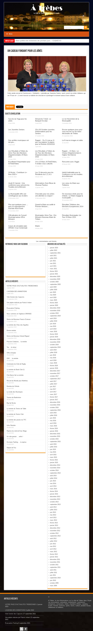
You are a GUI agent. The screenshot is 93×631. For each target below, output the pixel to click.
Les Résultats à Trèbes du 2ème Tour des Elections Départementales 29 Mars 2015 (18, 154)
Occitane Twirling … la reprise (16, 442)
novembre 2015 (55, 436)
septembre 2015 (55, 441)
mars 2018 (53, 363)
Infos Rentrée (11, 425)
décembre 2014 (55, 465)
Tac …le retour (11, 347)
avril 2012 (53, 549)
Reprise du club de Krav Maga (17, 431)
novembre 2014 (55, 468)
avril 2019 (53, 329)
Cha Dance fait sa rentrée (15, 375)
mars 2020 (53, 300)
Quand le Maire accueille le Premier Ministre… (45, 205)
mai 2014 (53, 483)
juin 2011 (53, 575)
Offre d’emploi (11, 353)
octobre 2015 (54, 439)
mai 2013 (53, 515)
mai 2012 (53, 546)
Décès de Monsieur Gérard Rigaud (18, 336)
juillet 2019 (53, 321)
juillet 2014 (53, 478)
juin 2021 (53, 261)
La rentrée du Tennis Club (15, 414)
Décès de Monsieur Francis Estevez (19, 319)
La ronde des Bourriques (15, 392)
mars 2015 (53, 457)
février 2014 (54, 491)
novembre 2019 (55, 310)
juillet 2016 (53, 415)
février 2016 (54, 428)
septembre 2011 (55, 567)
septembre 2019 (55, 316)
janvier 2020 (54, 305)
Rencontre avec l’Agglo (70, 162)
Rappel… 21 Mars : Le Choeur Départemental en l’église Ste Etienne (71, 153)
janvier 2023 (54, 248)
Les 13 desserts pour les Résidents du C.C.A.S (44, 173)
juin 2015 (53, 449)
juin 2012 (53, 544)
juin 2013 (53, 512)
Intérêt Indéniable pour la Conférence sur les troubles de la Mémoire (72, 174)
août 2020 (53, 287)
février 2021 (54, 271)
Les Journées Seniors (16, 130)
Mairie (37, 226)
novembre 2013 (55, 499)
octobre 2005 (54, 583)
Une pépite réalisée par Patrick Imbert (19, 302)
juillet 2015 (53, 447)
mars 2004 (53, 585)
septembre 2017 (55, 379)
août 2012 (53, 538)
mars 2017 (53, 394)
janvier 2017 (54, 399)
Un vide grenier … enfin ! (15, 436)
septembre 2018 (55, 347)
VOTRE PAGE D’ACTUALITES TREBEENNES (22, 286)
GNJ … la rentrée (12, 358)
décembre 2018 (55, 339)
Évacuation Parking (13, 308)
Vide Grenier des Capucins (15, 297)
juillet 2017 (53, 384)
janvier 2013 (54, 525)
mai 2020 (53, 295)
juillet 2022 (53, 250)
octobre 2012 (54, 533)
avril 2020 (53, 297)
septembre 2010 (55, 578)
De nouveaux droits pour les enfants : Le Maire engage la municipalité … (72, 196)
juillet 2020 (53, 289)
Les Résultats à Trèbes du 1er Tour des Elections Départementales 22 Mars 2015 (45, 154)
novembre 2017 (55, 373)
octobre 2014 (54, 470)
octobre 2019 (54, 313)
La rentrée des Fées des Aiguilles (18, 325)
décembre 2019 (55, 308)
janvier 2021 (54, 274)
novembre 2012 (55, 530)
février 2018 (54, 365)
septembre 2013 (55, 504)
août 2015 (53, 444)
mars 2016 (53, 426)
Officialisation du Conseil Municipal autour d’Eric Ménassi (17, 217)
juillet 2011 (53, 572)
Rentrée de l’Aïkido (13, 386)
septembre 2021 (55, 253)
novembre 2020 (55, 279)
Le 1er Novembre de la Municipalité (70, 120)
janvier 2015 (54, 462)
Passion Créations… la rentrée (17, 341)
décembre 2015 (55, 434)
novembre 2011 (55, 562)
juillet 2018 (53, 352)
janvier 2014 (54, 494)
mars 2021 (53, 268)
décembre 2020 (55, 276)
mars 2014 (53, 489)
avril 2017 (53, 392)
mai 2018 (53, 358)
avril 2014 (53, 486)
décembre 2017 (55, 371)
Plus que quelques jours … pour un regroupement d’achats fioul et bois (18, 206)
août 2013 (53, 507)
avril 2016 (53, 423)
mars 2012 (53, 551)
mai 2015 (53, 452)
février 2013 (54, 523)
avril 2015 (53, 454)
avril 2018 (53, 360)
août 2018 (53, 350)
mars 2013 (53, 520)
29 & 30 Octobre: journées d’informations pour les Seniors (45, 131)
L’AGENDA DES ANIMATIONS (17, 291)
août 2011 (53, 570)
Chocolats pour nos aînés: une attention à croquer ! (45, 195)
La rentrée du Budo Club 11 (15, 369)
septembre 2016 (55, 410)
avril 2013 (53, 517)
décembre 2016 (55, 402)
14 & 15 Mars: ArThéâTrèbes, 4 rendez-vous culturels (46, 163)
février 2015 (54, 460)
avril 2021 (53, 266)
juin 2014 (53, 481)
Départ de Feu (11, 448)
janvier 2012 (54, 557)
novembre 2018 (55, 342)
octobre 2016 (54, 407)
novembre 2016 (55, 405)
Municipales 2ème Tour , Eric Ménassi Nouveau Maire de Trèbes (46, 217)
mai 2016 (53, 420)
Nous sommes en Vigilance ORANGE (19, 314)
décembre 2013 (55, 496)
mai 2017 (53, 389)
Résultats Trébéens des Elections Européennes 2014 (72, 205)
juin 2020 (53, 292)
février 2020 (54, 303)
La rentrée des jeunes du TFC (16, 420)
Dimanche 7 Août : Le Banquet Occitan (43, 120)
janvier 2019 (54, 337)
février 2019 (54, 334)
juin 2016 (53, 418)
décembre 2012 (55, 528)
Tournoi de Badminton (14, 397)
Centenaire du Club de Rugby (16, 364)
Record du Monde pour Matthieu (17, 381)
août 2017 (53, 381)
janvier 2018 (54, 368)
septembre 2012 (55, 536)
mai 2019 (53, 326)
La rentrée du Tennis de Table (16, 408)
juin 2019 (53, 323)
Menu (10, 34)
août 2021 (53, 255)
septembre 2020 (55, 284)
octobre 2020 (54, 282)
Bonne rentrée (11, 330)
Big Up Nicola (11, 403)
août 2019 (53, 318)
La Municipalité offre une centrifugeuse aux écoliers (18, 195)
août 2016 (53, 413)
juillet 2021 (53, 258)
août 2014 (53, 475)
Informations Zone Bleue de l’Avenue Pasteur (45, 184)
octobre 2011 (54, 565)
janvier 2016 (54, 431)
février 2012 (54, 554)
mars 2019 (53, 331)
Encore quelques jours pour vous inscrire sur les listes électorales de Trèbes (72, 131)
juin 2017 (53, 386)
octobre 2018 (54, 344)
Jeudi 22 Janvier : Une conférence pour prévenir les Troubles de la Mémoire (18, 185)
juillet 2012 (53, 541)
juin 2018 (53, 355)
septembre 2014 (55, 473)
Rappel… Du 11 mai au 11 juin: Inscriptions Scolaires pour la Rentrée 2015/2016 (45, 142)
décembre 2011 (55, 559)
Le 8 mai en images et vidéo (72, 140)
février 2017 (54, 397)
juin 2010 (53, 580)
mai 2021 (53, 263)
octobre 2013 (54, 502)
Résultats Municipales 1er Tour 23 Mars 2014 (71, 216)
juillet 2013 (53, 509)
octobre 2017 (54, 376)
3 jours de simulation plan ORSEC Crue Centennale (17, 227)
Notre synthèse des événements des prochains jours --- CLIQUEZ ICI (38, 41)
